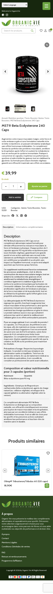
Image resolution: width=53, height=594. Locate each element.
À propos (6, 534)
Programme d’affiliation (12, 560)
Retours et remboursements (14, 556)
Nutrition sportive (16, 118)
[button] (48, 71)
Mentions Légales (9, 542)
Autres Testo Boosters (30, 208)
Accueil (4, 118)
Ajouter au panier (39, 186)
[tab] (8, 227)
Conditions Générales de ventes (16, 546)
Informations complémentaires (29, 227)
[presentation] (5, 470)
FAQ (3, 552)
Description (8, 227)
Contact (5, 538)
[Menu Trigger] (46, 6)
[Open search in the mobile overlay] (18, 30)
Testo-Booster (31, 118)
